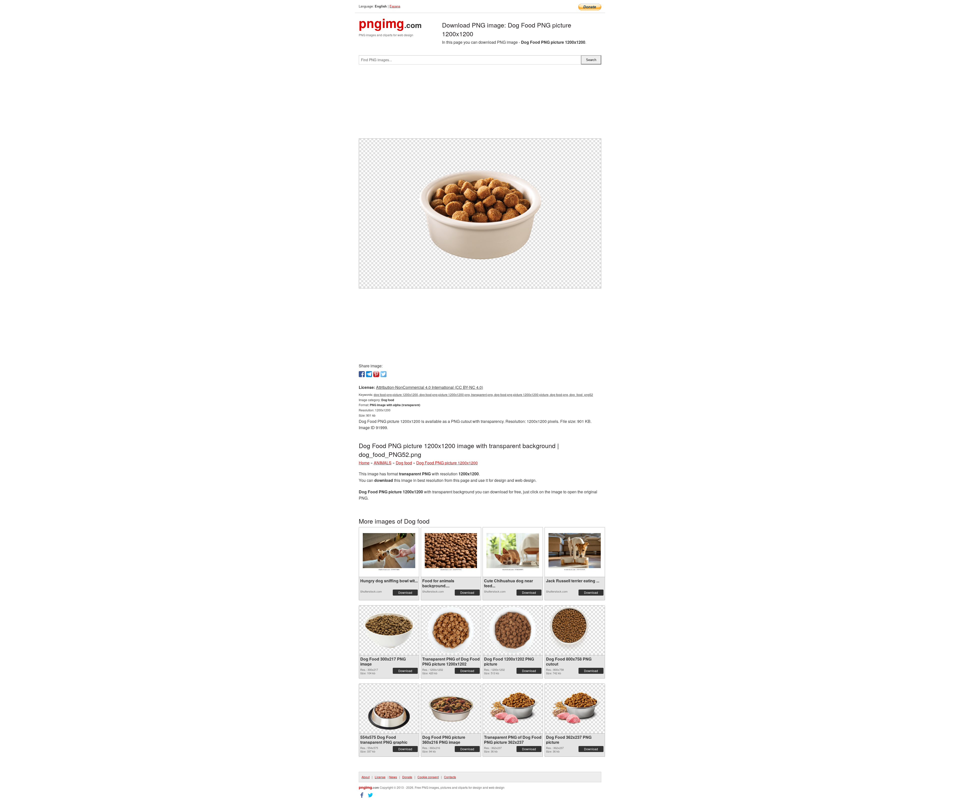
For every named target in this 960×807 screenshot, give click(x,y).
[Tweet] (383, 374)
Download (405, 592)
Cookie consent (428, 777)
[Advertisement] (480, 103)
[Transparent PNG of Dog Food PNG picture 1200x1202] (450, 630)
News (393, 777)
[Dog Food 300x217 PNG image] (389, 630)
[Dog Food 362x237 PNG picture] (575, 708)
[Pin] (376, 374)
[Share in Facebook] (362, 374)
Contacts (450, 777)
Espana (395, 6)
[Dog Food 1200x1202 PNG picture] (512, 630)
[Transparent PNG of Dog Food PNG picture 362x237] (513, 708)
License (380, 777)
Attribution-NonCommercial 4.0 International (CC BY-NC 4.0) (429, 387)
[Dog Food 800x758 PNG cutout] (575, 630)
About (366, 777)
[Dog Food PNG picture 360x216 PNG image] (451, 709)
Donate (407, 777)
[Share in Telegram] (369, 374)
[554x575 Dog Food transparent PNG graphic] (389, 708)
